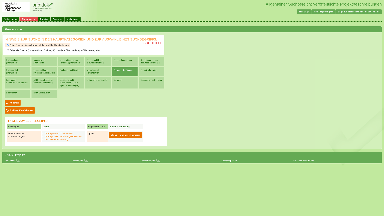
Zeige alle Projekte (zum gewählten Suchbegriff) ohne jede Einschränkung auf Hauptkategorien (55, 50)
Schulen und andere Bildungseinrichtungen (150, 61)
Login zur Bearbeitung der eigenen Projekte (359, 11)
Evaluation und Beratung (70, 70)
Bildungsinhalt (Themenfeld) (12, 71)
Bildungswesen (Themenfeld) (39, 61)
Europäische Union (149, 70)
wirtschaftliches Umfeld (97, 80)
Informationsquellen (41, 93)
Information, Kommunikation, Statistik (17, 81)
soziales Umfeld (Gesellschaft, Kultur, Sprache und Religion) (69, 83)
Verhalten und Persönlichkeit (93, 71)
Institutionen (72, 19)
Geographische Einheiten (151, 80)
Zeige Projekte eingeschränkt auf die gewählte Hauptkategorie (39, 45)
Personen (57, 19)
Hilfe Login (304, 11)
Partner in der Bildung (123, 70)
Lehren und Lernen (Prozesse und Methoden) (44, 71)
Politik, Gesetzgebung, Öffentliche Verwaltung (43, 81)
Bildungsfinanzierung (123, 60)
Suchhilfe (152, 43)
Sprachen (118, 80)
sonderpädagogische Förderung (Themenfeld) (70, 61)
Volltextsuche (10, 19)
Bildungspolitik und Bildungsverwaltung (95, 61)
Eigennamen (11, 93)
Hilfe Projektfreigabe (323, 11)
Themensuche (28, 19)
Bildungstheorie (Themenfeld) (13, 61)
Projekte (44, 19)
